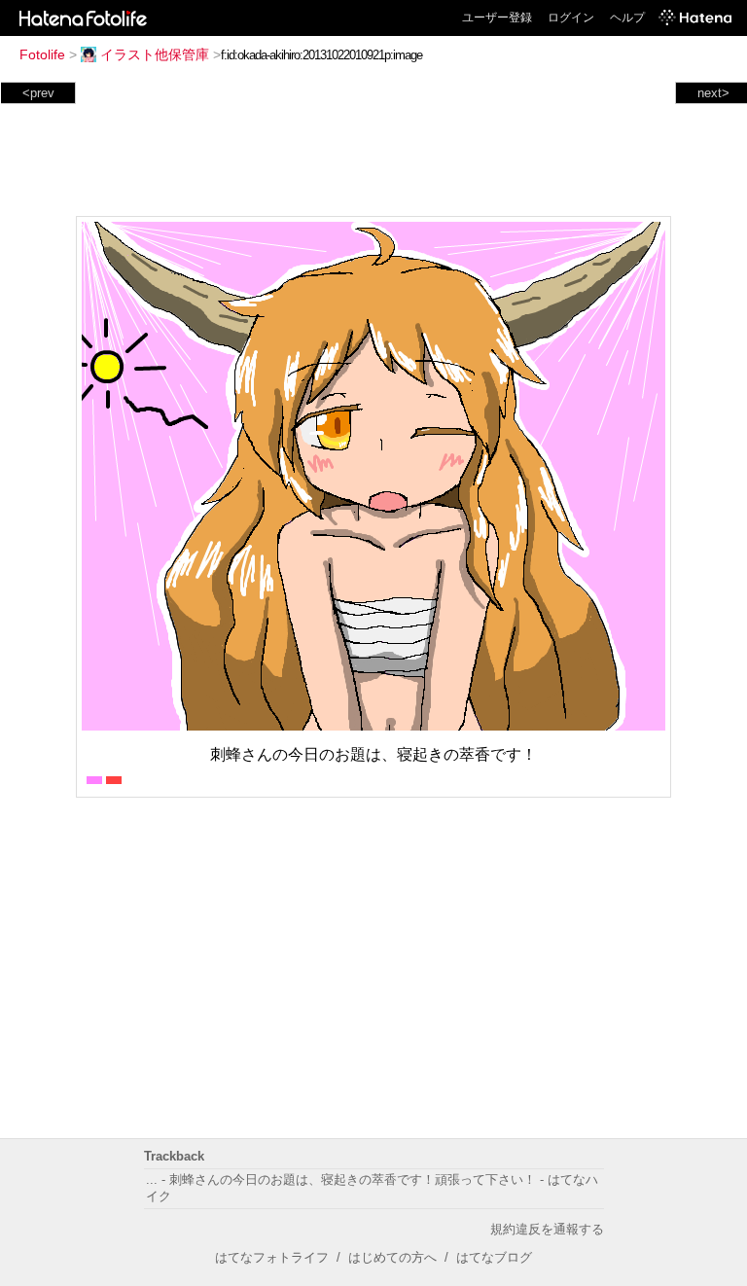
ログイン (571, 17)
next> (713, 93)
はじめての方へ (392, 1257)
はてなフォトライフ (272, 1257)
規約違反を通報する (547, 1229)
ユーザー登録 (497, 17)
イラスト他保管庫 (154, 54)
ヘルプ (627, 17)
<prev (38, 93)
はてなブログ (494, 1257)
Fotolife (42, 54)
